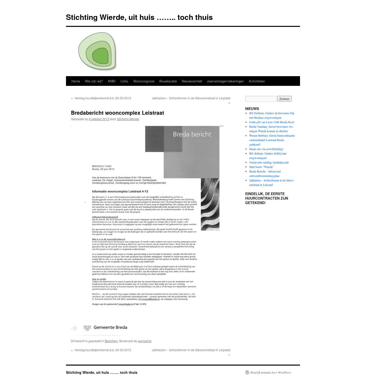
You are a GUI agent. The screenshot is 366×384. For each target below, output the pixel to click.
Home (75, 81)
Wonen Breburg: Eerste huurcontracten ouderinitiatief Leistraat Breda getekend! (272, 139)
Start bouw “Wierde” (261, 167)
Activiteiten (257, 81)
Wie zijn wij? (94, 81)
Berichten (111, 341)
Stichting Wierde (128, 119)
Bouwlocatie (168, 81)
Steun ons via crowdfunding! (266, 149)
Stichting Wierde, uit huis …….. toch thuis (139, 16)
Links (124, 81)
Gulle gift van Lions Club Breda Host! (272, 122)
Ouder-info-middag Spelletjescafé (269, 162)
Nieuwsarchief (192, 81)
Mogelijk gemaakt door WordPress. (271, 372)
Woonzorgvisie (143, 81)
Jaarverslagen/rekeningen (225, 81)
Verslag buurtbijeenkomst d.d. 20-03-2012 (101, 98)
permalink (144, 341)
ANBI (112, 81)
